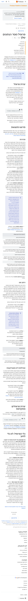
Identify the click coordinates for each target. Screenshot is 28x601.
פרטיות (21, 594)
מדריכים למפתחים (23, 534)
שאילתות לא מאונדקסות (19, 135)
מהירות (11, 134)
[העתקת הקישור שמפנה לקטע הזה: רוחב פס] (17, 282)
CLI (13, 60)
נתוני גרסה (25, 568)
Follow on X (24, 552)
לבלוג (26, 548)
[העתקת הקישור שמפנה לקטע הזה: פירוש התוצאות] (9, 127)
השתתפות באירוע (23, 556)
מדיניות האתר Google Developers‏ (18, 523)
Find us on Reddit (23, 550)
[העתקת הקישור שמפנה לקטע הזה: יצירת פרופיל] (12, 84)
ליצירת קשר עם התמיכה (22, 562)
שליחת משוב (21, 30)
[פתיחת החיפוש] (9, 1)
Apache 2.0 (9, 522)
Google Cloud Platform (22, 587)
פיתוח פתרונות (21, 25)
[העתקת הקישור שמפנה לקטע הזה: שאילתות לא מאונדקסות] (5, 368)
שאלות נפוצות (24, 572)
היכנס (3, 1)
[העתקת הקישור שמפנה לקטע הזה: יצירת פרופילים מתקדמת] (14, 409)
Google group (24, 566)
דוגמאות (25, 538)
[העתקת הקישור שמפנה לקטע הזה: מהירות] (18, 139)
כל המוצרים (24, 589)
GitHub (25, 542)
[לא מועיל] (16, 28)
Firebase (23, 23)
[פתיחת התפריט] (25, 1)
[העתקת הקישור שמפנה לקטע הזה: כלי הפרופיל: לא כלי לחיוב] (19, 436)
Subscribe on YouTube (22, 554)
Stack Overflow (24, 564)
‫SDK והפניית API (24, 536)
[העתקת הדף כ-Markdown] (15, 38)
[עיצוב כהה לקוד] (20, 110)
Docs (19, 23)
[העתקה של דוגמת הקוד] (22, 110)
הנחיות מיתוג (24, 570)
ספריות (25, 540)
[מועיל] (18, 28)
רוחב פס (7, 134)
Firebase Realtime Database (18, 5)
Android (25, 581)
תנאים (25, 594)
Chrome (25, 583)
